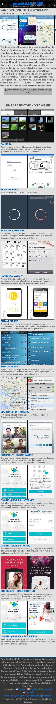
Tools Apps (24, 13)
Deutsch (29, 692)
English (22, 689)
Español (34, 689)
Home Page (9, 695)
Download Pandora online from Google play (29, 91)
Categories (21, 695)
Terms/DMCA (34, 695)
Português (47, 689)
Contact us (47, 695)
